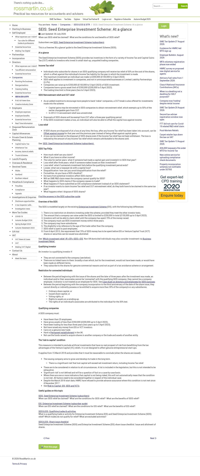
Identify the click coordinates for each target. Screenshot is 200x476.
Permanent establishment (62, 332)
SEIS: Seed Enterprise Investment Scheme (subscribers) (78, 42)
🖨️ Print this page (49, 446)
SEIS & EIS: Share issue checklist (54, 421)
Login (163, 26)
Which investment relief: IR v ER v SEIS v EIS (63, 238)
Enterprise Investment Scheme (93, 206)
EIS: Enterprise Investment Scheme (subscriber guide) (63, 403)
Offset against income (54, 133)
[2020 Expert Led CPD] (171, 200)
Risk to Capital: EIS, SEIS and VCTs (63, 385)
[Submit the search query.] (183, 6)
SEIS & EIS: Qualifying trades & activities (57, 411)
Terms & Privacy (19, 463)
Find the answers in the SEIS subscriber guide (59, 196)
